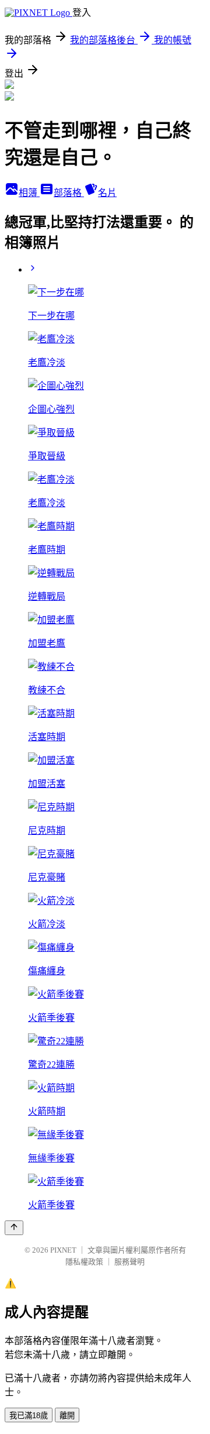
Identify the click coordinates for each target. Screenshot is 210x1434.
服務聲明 (129, 1261)
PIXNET (63, 1250)
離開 (67, 1415)
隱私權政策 (84, 1261)
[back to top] (14, 1227)
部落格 (69, 193)
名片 (107, 193)
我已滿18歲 (28, 1415)
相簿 (29, 193)
